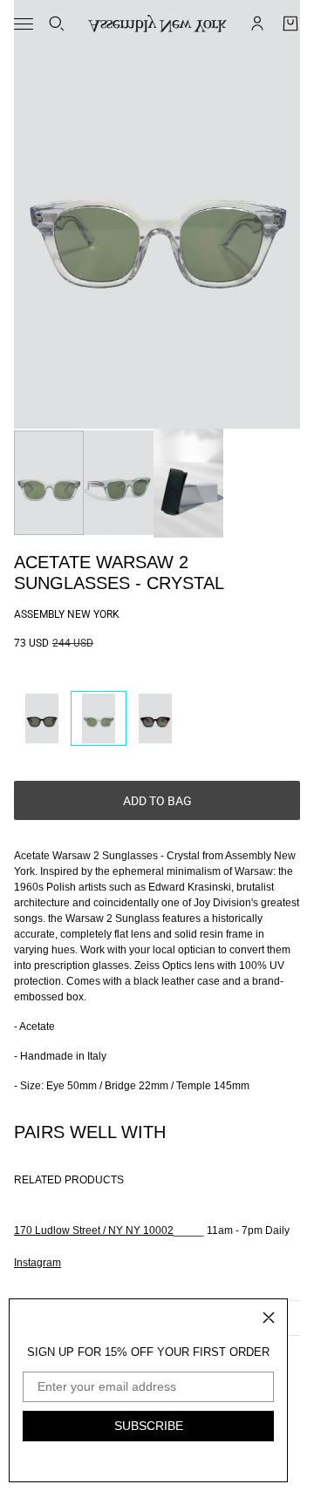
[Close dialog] (268, 1317)
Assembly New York (66, 614)
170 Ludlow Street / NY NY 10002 (94, 1230)
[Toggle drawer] (23, 24)
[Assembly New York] (157, 23)
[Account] (257, 23)
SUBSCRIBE (148, 1426)
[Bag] (290, 23)
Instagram (37, 1263)
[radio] (42, 718)
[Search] (56, 23)
